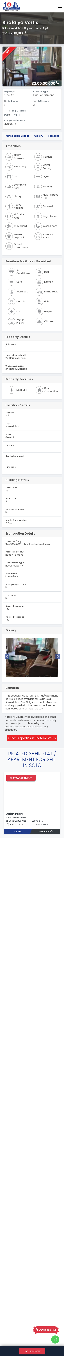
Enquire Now (32, 1351)
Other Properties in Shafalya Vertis (32, 738)
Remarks (53, 135)
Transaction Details (16, 135)
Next (57, 656)
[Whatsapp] (55, 1339)
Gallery (38, 135)
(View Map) (41, 28)
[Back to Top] (55, 1349)
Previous (7, 656)
